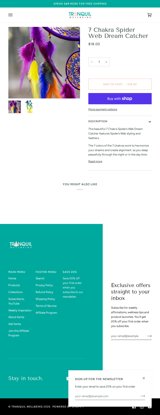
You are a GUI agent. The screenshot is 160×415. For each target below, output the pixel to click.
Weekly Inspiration (19, 310)
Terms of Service (46, 305)
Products (14, 285)
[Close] (145, 376)
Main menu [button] (16, 271)
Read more (95, 161)
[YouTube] (150, 407)
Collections (15, 292)
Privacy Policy (44, 285)
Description (98, 121)
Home (12, 278)
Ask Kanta (14, 324)
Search (40, 278)
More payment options (102, 109)
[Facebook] (134, 407)
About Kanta (16, 317)
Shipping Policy (45, 299)
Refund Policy (44, 292)
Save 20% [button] (70, 271)
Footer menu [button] (46, 271)
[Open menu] (14, 14)
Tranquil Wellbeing (27, 406)
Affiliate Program (46, 312)
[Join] (146, 336)
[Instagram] (142, 407)
